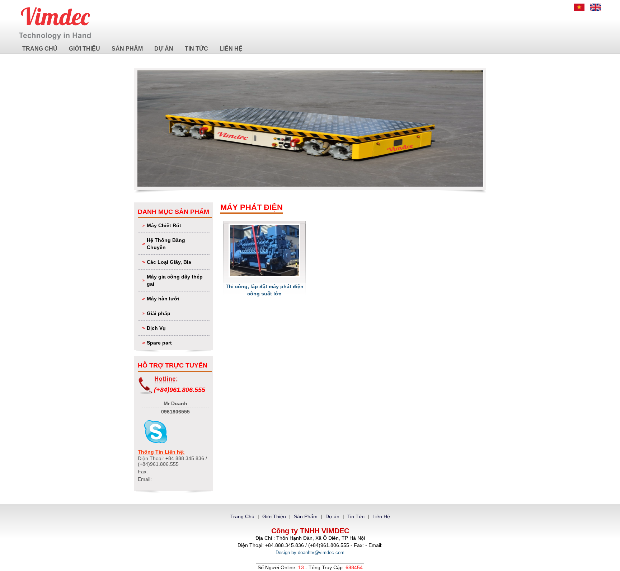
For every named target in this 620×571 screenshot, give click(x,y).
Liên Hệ (231, 49)
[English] (595, 7)
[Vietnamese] (579, 7)
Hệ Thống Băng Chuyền (166, 243)
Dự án (163, 49)
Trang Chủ (39, 49)
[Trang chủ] (55, 23)
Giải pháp (158, 313)
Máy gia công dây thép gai (175, 280)
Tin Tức (196, 49)
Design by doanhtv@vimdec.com (310, 552)
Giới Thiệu (84, 49)
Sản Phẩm (127, 49)
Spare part (159, 343)
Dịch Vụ (156, 328)
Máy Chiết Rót (164, 225)
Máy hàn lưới (163, 298)
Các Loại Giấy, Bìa (169, 262)
